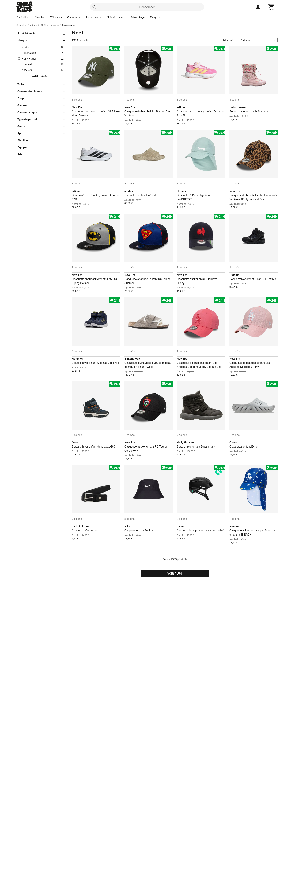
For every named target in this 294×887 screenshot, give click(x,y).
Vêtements (56, 17)
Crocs (233, 442)
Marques (155, 17)
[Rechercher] (94, 7)
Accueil (20, 25)
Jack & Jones (80, 526)
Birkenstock (132, 358)
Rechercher (147, 7)
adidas (181, 107)
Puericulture (22, 17)
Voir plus (174, 573)
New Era (77, 107)
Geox (75, 442)
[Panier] (271, 6)
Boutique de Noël (36, 25)
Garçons (54, 25)
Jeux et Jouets (93, 17)
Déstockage (138, 17)
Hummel (182, 191)
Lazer (180, 526)
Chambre (40, 17)
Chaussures (73, 17)
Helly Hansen (238, 107)
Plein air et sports (116, 17)
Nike (127, 526)
